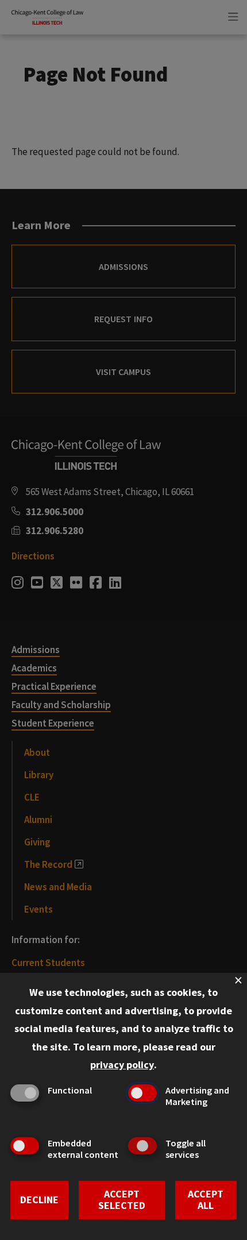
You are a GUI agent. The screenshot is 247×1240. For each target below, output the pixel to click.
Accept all (205, 1199)
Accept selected (121, 1199)
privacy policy (122, 1064)
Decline (39, 1199)
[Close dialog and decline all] (238, 980)
